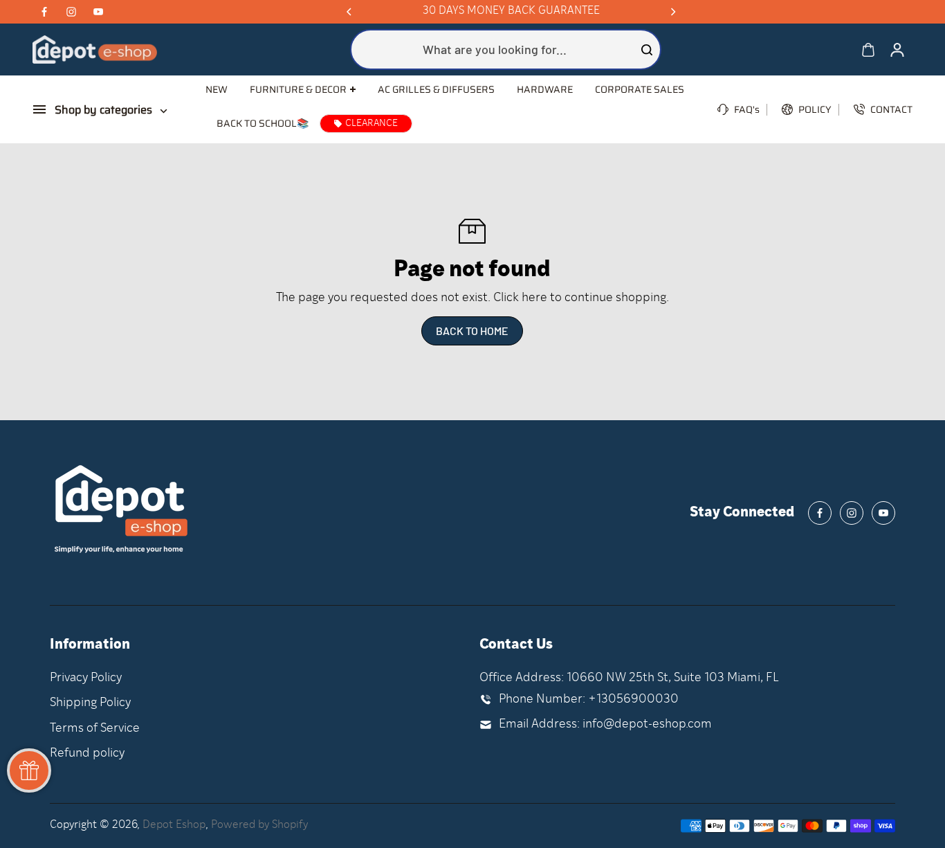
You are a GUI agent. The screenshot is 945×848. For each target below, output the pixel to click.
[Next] (672, 12)
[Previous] (350, 12)
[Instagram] (71, 12)
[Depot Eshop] (95, 49)
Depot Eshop (174, 825)
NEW (216, 89)
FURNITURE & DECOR (298, 90)
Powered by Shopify (259, 825)
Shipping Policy (90, 703)
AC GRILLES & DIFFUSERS (436, 89)
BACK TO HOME (472, 330)
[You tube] (98, 12)
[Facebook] (44, 12)
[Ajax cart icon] (868, 50)
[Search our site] (647, 49)
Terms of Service (95, 728)
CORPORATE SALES (639, 89)
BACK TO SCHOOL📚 (263, 123)
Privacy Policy (86, 678)
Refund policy (87, 753)
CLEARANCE (371, 123)
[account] (897, 50)
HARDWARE (545, 89)
